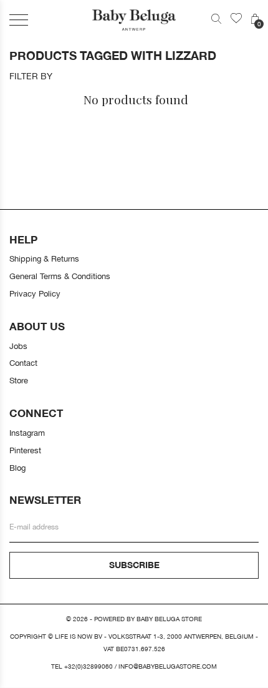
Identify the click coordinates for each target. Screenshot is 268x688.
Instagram (27, 433)
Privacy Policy (34, 293)
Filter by (30, 76)
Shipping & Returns (44, 258)
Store (18, 380)
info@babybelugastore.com (167, 666)
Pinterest (25, 450)
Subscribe (134, 564)
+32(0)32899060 (88, 666)
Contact (23, 363)
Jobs (18, 346)
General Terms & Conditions (59, 276)
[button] (18, 19)
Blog (17, 468)
